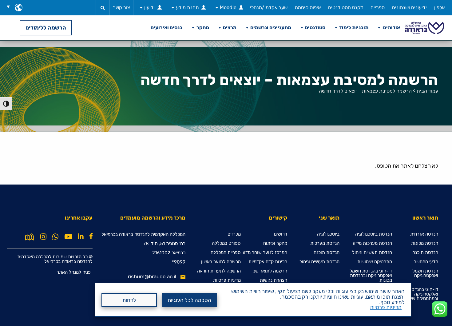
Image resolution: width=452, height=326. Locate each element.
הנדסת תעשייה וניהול (372, 252)
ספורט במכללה (226, 243)
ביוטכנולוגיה (328, 234)
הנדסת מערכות (324, 243)
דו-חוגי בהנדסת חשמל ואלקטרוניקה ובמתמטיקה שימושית (417, 294)
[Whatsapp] (55, 237)
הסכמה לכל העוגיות (189, 300)
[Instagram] (43, 237)
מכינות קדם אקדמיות (267, 262)
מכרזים (234, 234)
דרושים (280, 234)
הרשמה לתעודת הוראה (219, 271)
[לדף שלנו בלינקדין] (81, 236)
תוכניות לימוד (353, 27)
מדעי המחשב (426, 262)
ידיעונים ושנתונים (409, 7)
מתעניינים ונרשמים (270, 27)
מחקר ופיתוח (275, 243)
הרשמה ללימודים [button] (46, 27)
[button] (10, 6)
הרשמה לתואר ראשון (221, 262)
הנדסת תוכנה (425, 252)
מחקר (202, 27)
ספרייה (378, 7)
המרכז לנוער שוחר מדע (265, 252)
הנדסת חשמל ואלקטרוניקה (425, 273)
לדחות (129, 300)
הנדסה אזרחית (424, 234)
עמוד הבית (427, 91)
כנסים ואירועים (166, 27)
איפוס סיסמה (308, 7)
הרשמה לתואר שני (269, 271)
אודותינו (391, 27)
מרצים (229, 27)
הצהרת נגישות (273, 280)
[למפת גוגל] (29, 236)
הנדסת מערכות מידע (372, 243)
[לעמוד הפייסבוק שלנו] (91, 236)
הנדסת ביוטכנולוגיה (373, 234)
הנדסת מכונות (424, 243)
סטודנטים (315, 27)
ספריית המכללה (226, 252)
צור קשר (121, 7)
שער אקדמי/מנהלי (268, 7)
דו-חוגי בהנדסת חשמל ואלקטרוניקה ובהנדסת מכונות (371, 276)
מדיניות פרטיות (386, 307)
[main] (226, 183)
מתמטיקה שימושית (374, 262)
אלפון (439, 7)
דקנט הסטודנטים (345, 7)
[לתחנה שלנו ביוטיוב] (68, 237)
